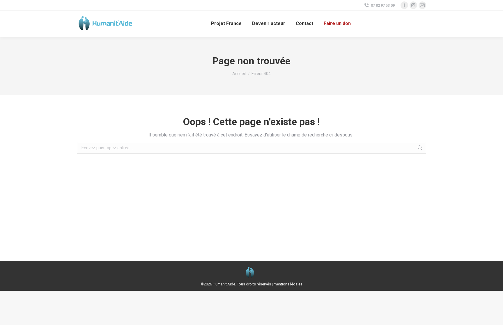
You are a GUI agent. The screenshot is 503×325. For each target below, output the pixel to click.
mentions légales (288, 284)
